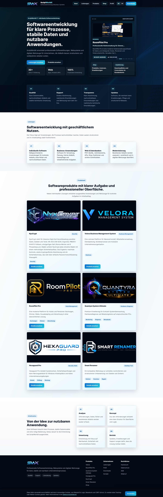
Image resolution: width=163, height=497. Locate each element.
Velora (88, 465)
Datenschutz (125, 468)
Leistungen (85, 3)
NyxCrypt (89, 479)
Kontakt (105, 474)
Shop (104, 3)
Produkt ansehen (92, 266)
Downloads (131, 3)
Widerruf (123, 474)
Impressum (124, 465)
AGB (122, 471)
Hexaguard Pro (90, 476)
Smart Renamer (91, 482)
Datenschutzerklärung (70, 494)
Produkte (96, 3)
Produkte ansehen (54, 62)
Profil (112, 3)
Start (76, 3)
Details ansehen (36, 266)
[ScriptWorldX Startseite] (34, 464)
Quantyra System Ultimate (91, 472)
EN (122, 3)
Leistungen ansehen (36, 62)
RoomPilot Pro (90, 468)
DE (118, 3)
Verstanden (130, 493)
